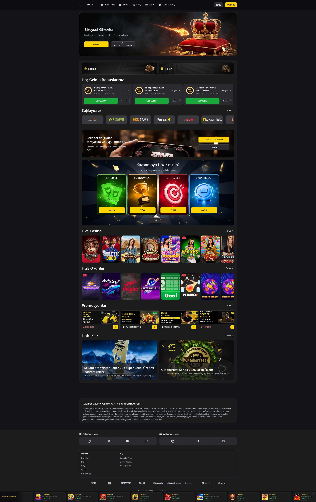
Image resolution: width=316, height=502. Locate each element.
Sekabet (84, 453)
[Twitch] (146, 441)
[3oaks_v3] (140, 119)
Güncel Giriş (168, 5)
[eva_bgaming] (212, 119)
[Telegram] (108, 441)
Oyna (151, 5)
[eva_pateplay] (164, 119)
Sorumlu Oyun (126, 458)
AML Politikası (125, 466)
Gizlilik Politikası (126, 462)
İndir (125, 5)
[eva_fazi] (188, 119)
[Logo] (93, 5)
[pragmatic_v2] (92, 119)
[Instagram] (89, 441)
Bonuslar (109, 5)
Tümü (228, 110)
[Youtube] (127, 441)
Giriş (138, 5)
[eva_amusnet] (116, 119)
